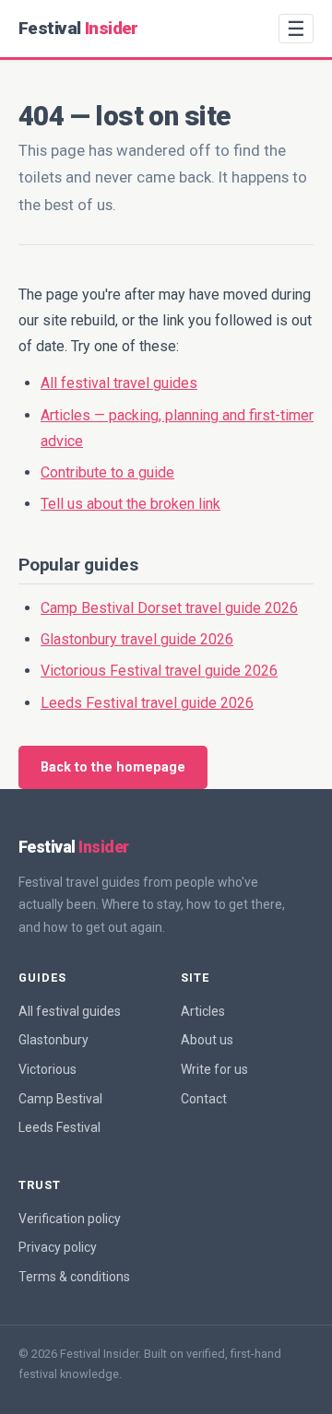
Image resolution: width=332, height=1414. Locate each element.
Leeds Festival (59, 1127)
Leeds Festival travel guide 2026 (147, 703)
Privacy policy (57, 1247)
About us (207, 1039)
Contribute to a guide (107, 472)
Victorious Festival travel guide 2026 (159, 670)
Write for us (214, 1069)
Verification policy (69, 1218)
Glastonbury (53, 1039)
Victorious (47, 1069)
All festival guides (69, 1011)
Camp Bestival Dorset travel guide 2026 (169, 608)
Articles (203, 1011)
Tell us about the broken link (130, 504)
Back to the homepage (113, 767)
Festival (78, 28)
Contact (204, 1098)
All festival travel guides (119, 383)
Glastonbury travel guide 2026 (137, 639)
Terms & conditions (74, 1276)
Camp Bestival (60, 1098)
